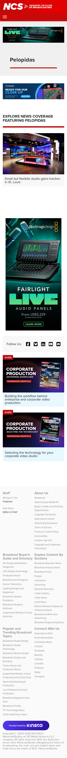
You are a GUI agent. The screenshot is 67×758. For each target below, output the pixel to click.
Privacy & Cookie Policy (46, 531)
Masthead (39, 498)
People (38, 576)
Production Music (12, 575)
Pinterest (39, 668)
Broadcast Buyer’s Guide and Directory (18, 556)
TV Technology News (14, 710)
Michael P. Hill (10, 498)
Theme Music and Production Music (12, 667)
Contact (38, 646)
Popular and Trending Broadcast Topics (17, 632)
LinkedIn (38, 663)
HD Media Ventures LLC (40, 737)
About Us (41, 493)
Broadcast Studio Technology (11, 647)
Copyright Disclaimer (45, 514)
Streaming (39, 584)
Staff (6, 493)
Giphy (37, 672)
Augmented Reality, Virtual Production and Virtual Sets (17, 675)
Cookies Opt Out (43, 540)
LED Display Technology (15, 571)
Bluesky (38, 655)
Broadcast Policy (43, 572)
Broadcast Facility (12, 706)
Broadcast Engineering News (49, 622)
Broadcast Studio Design (15, 641)
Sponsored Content (44, 519)
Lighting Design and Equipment (13, 590)
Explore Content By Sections (48, 556)
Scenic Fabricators (12, 584)
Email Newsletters (43, 637)
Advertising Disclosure (46, 523)
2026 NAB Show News (15, 714)
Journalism (40, 580)
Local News (40, 602)
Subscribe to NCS (43, 633)
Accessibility (40, 536)
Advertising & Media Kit (46, 502)
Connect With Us (47, 628)
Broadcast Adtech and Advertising (45, 616)
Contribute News (43, 642)
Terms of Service (43, 527)
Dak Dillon (8, 508)
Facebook (39, 650)
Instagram (39, 676)
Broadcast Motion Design (16, 653)
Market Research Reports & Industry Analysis (48, 608)
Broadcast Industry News (47, 567)
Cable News (40, 597)
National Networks (44, 589)
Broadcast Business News (47, 563)
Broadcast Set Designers (15, 580)
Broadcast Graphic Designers (12, 598)
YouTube (38, 659)
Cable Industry (41, 593)
